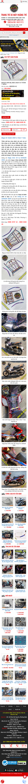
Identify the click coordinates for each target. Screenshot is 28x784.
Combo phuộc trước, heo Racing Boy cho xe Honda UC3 (7, 629)
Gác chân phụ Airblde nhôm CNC (20, 524)
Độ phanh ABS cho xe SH (20, 609)
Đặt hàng (7, 98)
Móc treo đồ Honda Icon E (7, 665)
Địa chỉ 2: (4, 728)
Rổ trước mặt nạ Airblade (20, 508)
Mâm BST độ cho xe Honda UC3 (20, 628)
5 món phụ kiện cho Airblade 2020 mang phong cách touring (20, 591)
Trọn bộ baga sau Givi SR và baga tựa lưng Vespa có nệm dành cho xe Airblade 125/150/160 (7, 525)
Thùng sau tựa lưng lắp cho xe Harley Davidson (20, 665)
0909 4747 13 (11, 122)
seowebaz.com (9, 773)
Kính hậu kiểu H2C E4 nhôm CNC (7, 610)
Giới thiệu (10, 706)
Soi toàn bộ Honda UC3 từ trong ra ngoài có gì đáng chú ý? (7, 647)
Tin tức (24, 706)
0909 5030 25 (20, 122)
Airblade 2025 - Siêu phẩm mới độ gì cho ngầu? (20, 576)
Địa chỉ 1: (3, 717)
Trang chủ (2, 53)
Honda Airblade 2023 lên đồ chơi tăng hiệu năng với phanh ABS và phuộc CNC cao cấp (8, 562)
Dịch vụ (17, 706)
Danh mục (2, 2)
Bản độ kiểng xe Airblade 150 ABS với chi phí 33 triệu (20, 561)
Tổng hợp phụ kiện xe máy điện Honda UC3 (20, 698)
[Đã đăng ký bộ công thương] (9, 762)
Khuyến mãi (17, 709)
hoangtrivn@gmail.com (16, 757)
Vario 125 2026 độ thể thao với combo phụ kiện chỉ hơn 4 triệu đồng (8, 699)
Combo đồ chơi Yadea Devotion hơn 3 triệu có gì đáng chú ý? (7, 682)
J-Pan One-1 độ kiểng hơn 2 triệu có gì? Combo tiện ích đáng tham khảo (20, 682)
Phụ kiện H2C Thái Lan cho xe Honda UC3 (20, 647)
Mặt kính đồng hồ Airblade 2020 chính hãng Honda (7, 542)
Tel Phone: (10, 724)
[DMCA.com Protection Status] (21, 762)
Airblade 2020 (13, 53)
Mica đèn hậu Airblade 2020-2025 (7, 508)
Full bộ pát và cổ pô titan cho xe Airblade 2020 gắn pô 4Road (20, 542)
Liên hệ (9, 709)
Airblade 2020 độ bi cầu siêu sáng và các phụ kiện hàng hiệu (7, 591)
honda (7, 53)
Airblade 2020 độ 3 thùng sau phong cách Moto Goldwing (7, 576)
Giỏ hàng (25, 1)
